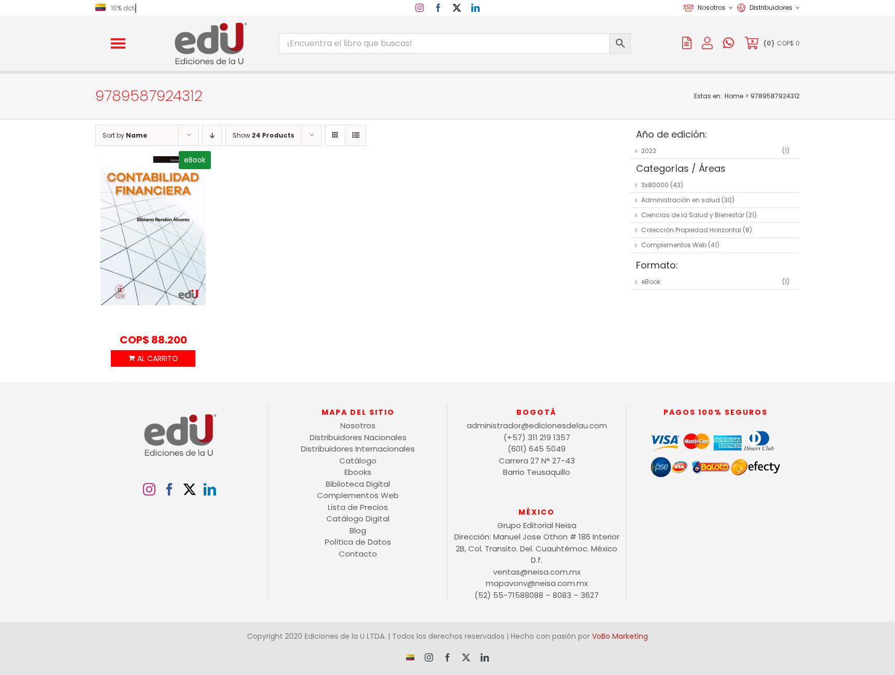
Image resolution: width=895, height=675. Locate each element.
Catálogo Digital (357, 518)
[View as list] (355, 135)
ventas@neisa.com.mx (537, 571)
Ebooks (357, 472)
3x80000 (655, 185)
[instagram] (419, 8)
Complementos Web (673, 245)
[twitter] (457, 8)
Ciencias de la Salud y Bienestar (692, 215)
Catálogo (358, 460)
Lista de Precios (358, 507)
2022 (648, 150)
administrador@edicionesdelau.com (537, 425)
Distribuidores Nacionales (358, 437)
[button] (118, 43)
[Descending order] (212, 135)
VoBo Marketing (620, 636)
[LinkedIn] (210, 489)
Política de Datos (358, 541)
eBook (650, 281)
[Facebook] (169, 489)
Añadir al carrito (153, 358)
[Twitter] (189, 489)
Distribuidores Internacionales (358, 448)
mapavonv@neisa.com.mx (537, 583)
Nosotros (358, 425)
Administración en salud (680, 200)
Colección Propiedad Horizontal (691, 230)
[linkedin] (475, 8)
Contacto (358, 553)
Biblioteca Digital (358, 483)
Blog (358, 530)
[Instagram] (149, 489)
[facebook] (438, 8)
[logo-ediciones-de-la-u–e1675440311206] (209, 24)
